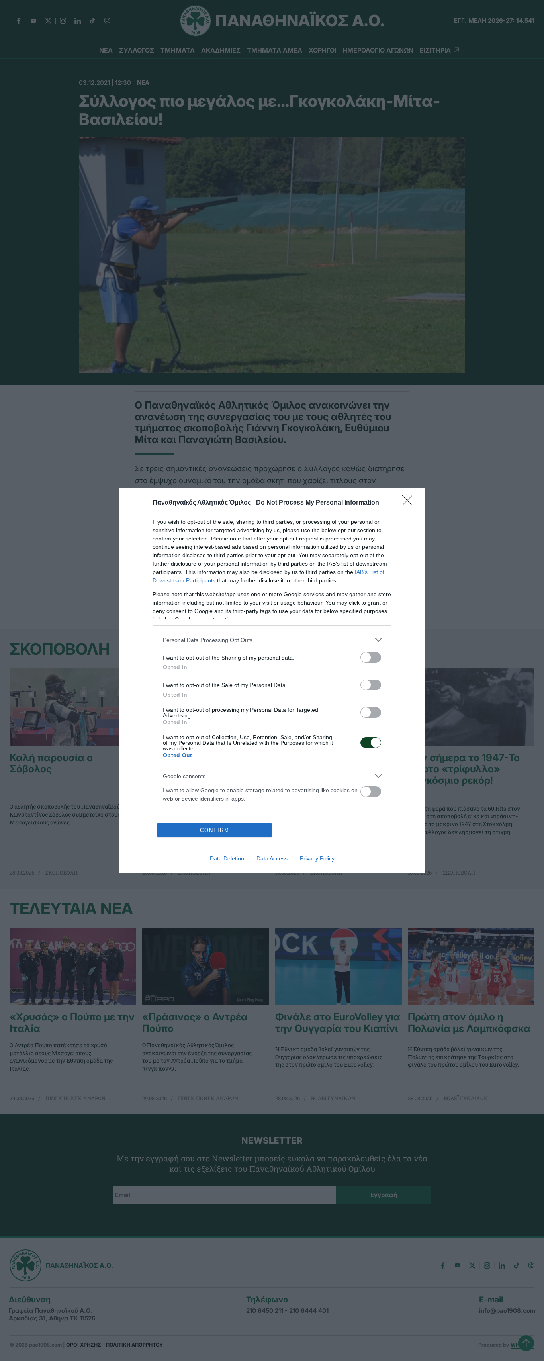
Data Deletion (227, 858)
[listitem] (272, 640)
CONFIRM (214, 830)
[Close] (409, 503)
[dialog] (272, 680)
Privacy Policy (317, 858)
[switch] (370, 657)
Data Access (272, 858)
